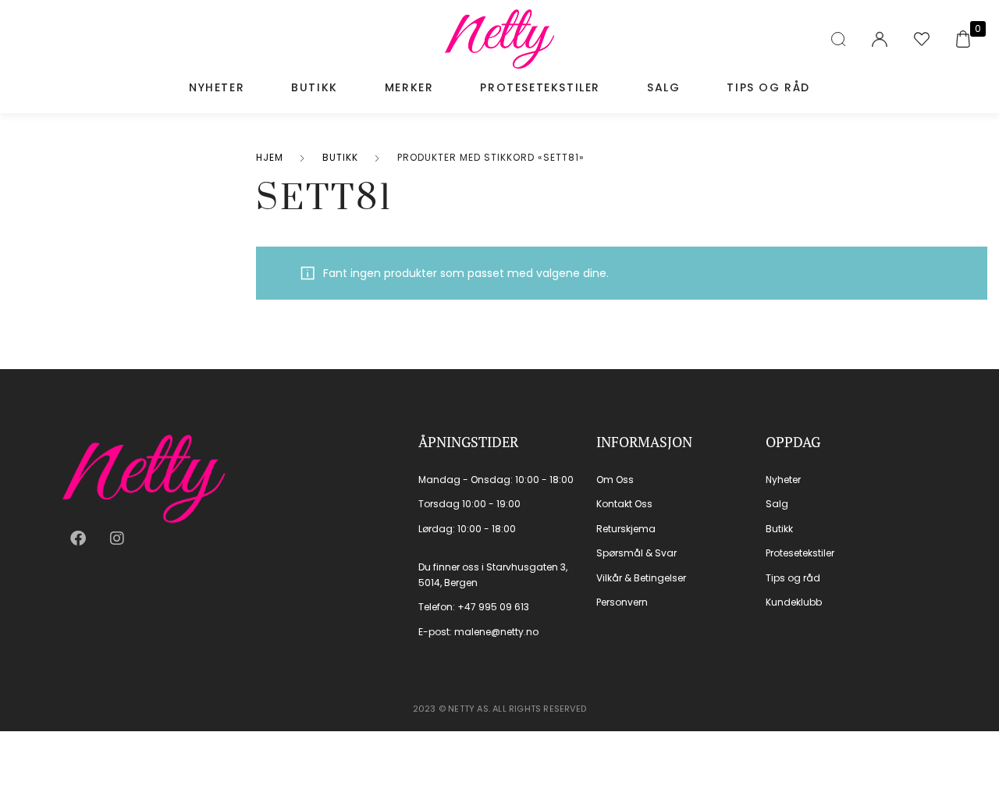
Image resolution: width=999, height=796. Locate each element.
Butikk (314, 87)
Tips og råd (768, 87)
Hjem (269, 157)
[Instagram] (117, 538)
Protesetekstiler (540, 87)
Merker (409, 87)
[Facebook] (78, 538)
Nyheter (216, 87)
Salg (663, 87)
